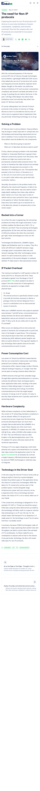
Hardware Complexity (13, 406)
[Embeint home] (6, 3)
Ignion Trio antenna (8, 455)
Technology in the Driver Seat (17, 469)
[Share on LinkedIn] (22, 39)
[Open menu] (37, 2)
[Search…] (30, 2)
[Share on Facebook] (19, 39)
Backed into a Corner (12, 215)
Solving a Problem (11, 124)
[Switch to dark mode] (34, 2)
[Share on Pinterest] (26, 39)
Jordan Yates (9, 39)
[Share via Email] (29, 39)
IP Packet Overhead (11, 268)
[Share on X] (16, 39)
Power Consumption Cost (14, 353)
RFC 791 (11, 281)
